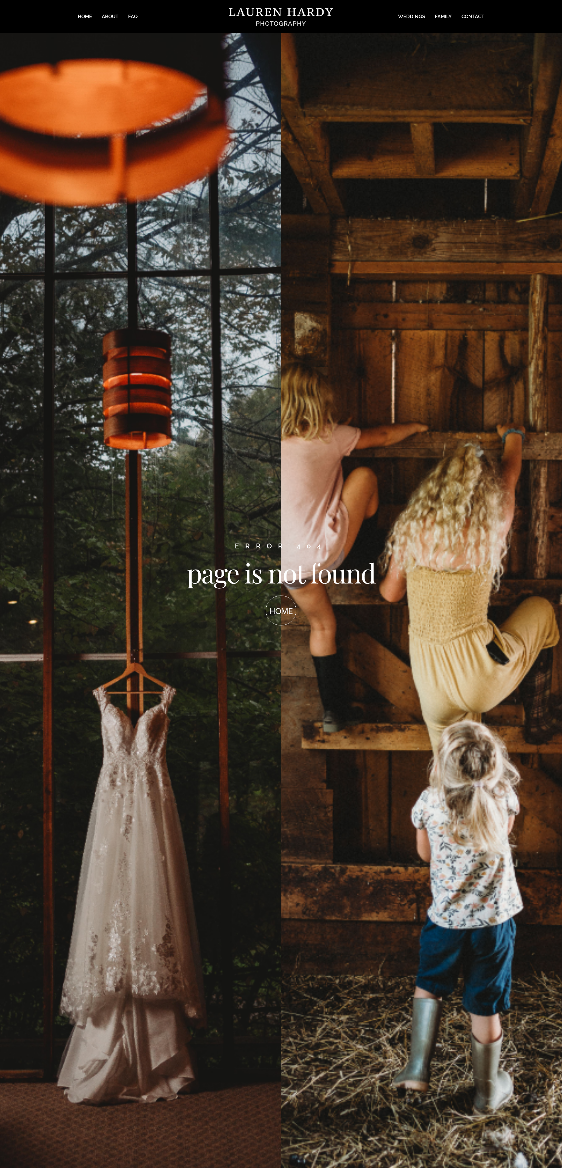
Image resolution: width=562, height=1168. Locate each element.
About (110, 17)
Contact (473, 17)
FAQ (133, 17)
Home (85, 17)
